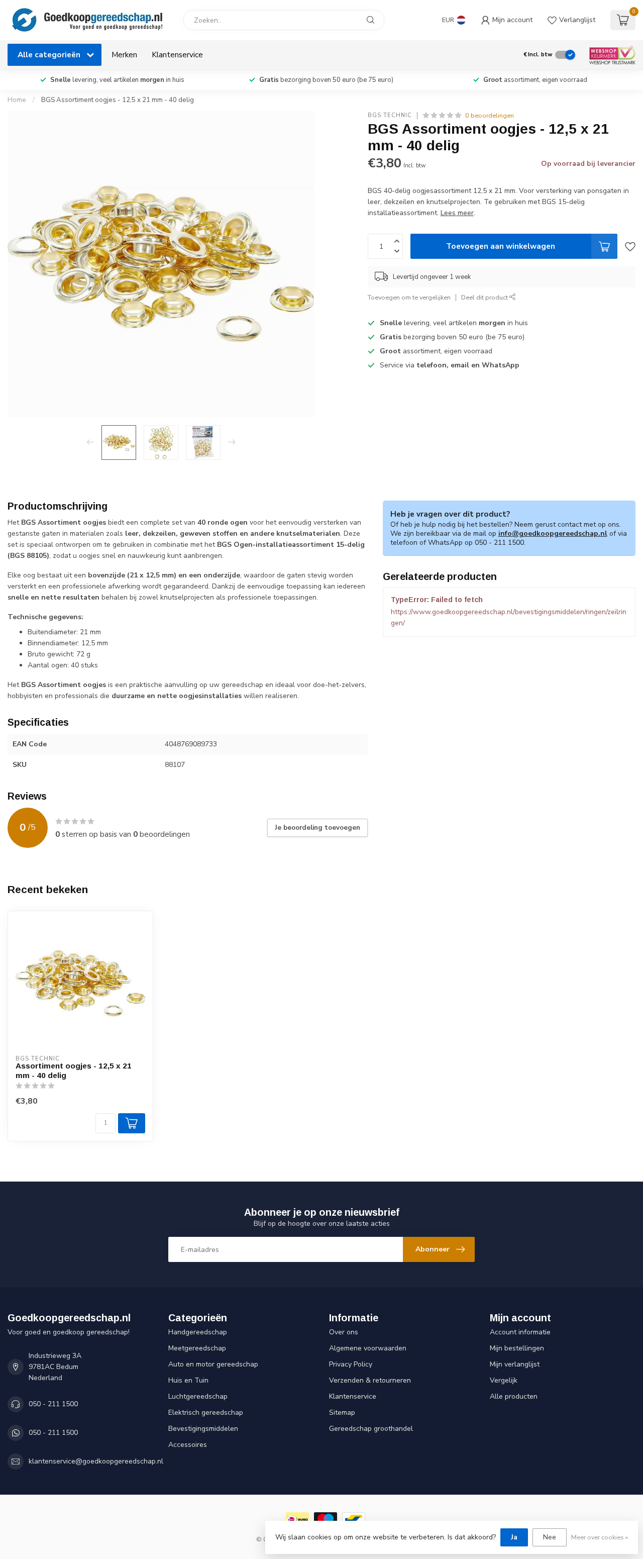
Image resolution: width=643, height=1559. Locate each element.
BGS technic (390, 115)
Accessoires (187, 1444)
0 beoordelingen (489, 115)
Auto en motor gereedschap (213, 1364)
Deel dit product (485, 297)
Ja (514, 1537)
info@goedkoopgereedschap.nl (552, 533)
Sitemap (342, 1412)
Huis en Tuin (188, 1380)
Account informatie (520, 1332)
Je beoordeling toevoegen (317, 827)
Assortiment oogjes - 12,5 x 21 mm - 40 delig (74, 1070)
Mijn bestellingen (517, 1348)
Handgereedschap (197, 1332)
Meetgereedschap (197, 1348)
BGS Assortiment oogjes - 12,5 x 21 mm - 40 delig (117, 100)
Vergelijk (503, 1380)
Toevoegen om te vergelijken (409, 297)
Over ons (343, 1332)
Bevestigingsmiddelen (203, 1428)
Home (17, 100)
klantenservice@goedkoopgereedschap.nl (96, 1461)
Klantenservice (177, 54)
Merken (124, 54)
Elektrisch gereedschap (205, 1412)
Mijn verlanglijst (515, 1364)
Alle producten (514, 1396)
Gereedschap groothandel (371, 1428)
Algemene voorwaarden (367, 1348)
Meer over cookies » (599, 1537)
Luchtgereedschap (198, 1396)
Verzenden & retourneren (370, 1380)
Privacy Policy (350, 1364)
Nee (549, 1537)
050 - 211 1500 (53, 1404)
